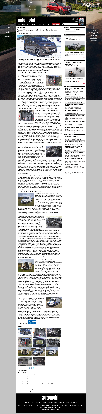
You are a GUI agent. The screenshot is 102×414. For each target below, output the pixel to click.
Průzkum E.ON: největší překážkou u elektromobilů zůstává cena (73, 147)
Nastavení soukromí (53, 407)
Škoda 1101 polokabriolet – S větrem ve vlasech (74, 105)
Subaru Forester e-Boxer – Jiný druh (73, 37)
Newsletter (75, 18)
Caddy (19, 385)
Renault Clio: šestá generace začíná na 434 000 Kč (74, 89)
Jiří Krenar (19, 33)
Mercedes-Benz (47, 24)
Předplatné (75, 20)
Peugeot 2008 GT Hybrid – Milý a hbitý (74, 110)
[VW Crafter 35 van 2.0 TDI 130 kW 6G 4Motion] (52, 356)
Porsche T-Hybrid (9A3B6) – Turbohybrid (74, 63)
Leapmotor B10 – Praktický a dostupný (74, 115)
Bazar (67, 402)
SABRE (57, 409)
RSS (41, 407)
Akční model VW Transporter (24, 372)
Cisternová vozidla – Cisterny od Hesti (26, 391)
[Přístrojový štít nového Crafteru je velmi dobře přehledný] (39, 365)
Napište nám (73, 405)
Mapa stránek (55, 405)
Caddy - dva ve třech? (22, 387)
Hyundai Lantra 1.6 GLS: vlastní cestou (74, 99)
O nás (76, 21)
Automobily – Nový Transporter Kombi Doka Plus (28, 374)
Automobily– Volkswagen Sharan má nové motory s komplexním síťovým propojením (36, 383)
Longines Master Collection (71, 165)
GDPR (45, 407)
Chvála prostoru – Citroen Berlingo (25, 389)
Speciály (40, 24)
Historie (34, 24)
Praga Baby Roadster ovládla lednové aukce (74, 128)
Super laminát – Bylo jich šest (72, 136)
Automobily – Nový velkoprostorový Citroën (27, 376)
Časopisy (61, 402)
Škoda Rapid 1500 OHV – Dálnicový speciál (75, 141)
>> (72, 55)
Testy (28, 24)
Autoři (60, 407)
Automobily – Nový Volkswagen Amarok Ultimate (28, 378)
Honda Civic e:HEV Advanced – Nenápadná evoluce (74, 153)
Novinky (24, 24)
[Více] (84, 58)
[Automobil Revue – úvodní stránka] (28, 27)
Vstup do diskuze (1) (23, 368)
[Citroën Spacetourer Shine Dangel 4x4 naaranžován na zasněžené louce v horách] (25, 336)
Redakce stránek (64, 405)
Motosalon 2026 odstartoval (72, 94)
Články (38, 402)
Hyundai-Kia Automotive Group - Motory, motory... (74, 159)
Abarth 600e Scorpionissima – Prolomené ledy (75, 122)
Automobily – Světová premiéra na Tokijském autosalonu (30, 380)
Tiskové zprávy (52, 402)
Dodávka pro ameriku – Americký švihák (74, 171)
